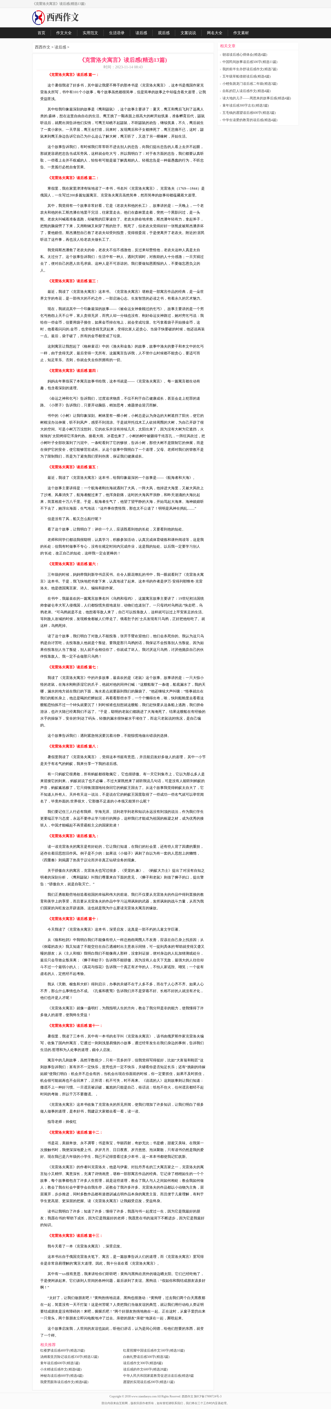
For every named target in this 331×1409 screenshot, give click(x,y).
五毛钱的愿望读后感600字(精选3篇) (249, 113)
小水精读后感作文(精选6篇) (61, 1369)
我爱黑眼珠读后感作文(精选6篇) (64, 1382)
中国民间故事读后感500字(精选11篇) (249, 62)
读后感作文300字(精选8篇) (143, 1363)
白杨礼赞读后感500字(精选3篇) (146, 1357)
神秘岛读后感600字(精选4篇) (61, 1376)
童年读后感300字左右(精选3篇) (245, 105)
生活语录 (117, 33)
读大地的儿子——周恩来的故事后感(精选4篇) (256, 98)
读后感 (141, 33)
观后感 (164, 33)
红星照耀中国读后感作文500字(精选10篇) (154, 1350)
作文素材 (241, 33)
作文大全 (64, 33)
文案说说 (188, 33)
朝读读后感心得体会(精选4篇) (244, 54)
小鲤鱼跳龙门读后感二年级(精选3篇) (249, 84)
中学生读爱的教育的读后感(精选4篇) (249, 120)
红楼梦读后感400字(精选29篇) (62, 1350)
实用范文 (90, 33)
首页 (41, 33)
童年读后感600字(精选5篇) (60, 1363)
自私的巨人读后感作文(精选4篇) (246, 91)
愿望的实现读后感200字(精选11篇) (149, 1382)
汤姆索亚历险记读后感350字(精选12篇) (69, 1357)
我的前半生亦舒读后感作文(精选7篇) (249, 69)
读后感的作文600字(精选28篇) (145, 1369)
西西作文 (42, 47)
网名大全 (214, 33)
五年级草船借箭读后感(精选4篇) (246, 76)
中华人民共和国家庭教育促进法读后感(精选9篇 (158, 1376)
